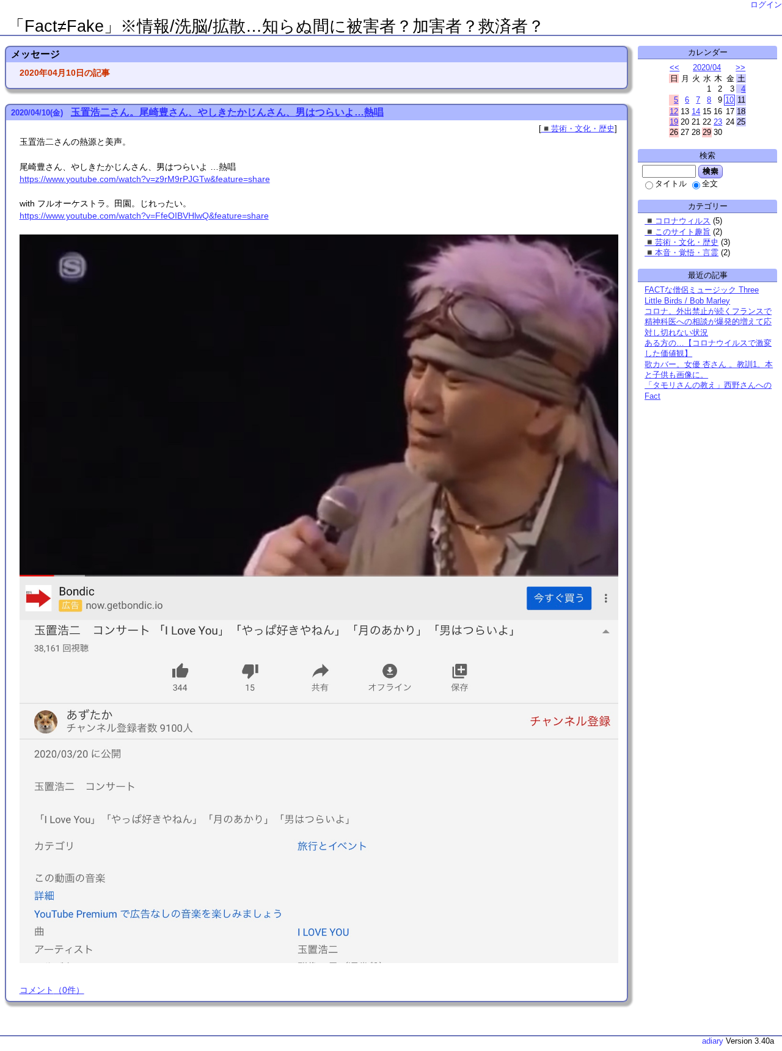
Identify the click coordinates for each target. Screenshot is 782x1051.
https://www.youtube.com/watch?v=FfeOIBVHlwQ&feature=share (144, 215)
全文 (710, 183)
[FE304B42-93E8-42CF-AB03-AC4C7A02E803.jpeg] (319, 960)
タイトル (671, 183)
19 (674, 121)
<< (674, 67)
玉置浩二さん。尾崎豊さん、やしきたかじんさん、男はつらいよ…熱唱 (227, 112)
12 (674, 111)
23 (718, 121)
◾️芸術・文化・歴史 (578, 128)
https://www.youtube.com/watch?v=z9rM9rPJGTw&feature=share (145, 179)
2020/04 (707, 67)
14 (696, 111)
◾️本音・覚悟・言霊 (681, 252)
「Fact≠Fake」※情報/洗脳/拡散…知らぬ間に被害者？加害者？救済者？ (276, 26)
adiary (712, 1041)
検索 (710, 171)
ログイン (766, 4)
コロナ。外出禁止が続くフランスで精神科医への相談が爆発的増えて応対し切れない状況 (708, 322)
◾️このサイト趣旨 (678, 231)
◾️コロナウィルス (678, 220)
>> (740, 67)
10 (729, 99)
